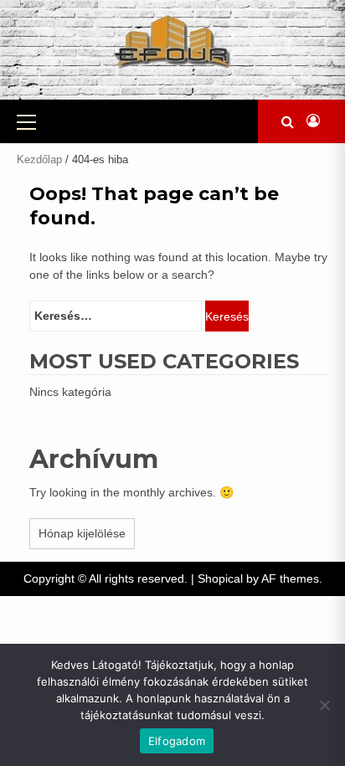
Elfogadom (176, 741)
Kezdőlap (39, 159)
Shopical (220, 578)
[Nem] (324, 705)
